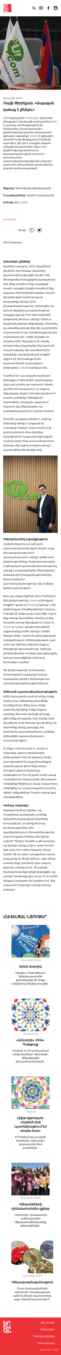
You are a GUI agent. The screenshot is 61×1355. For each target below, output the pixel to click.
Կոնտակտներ (45, 1343)
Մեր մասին (47, 1322)
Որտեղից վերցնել (43, 1336)
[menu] (41, 8)
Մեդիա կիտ (47, 1329)
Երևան (43, 1350)
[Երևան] (7, 8)
